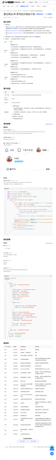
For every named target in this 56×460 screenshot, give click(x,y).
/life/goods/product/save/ (14, 30)
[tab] (31, 2)
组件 (12, 6)
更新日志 (45, 6)
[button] (12, 118)
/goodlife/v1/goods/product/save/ (16, 32)
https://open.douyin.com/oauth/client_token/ (16, 133)
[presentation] (40, 2)
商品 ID (8, 184)
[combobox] (46, 188)
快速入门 (31, 2)
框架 (8, 6)
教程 (4, 6)
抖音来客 (33, 36)
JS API (17, 6)
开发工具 (38, 6)
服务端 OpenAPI (24, 6)
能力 (36, 2)
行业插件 (32, 6)
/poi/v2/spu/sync (12, 26)
